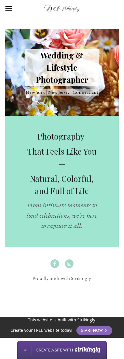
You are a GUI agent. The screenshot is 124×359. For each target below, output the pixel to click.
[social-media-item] (54, 263)
